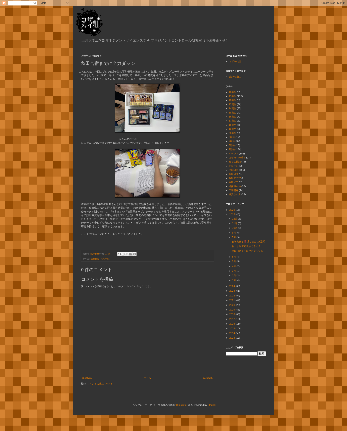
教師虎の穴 (235, 178)
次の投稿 (87, 378)
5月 (234, 261)
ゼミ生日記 (235, 161)
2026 (232, 209)
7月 (234, 237)
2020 (232, 305)
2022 (232, 295)
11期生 (232, 96)
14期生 (232, 108)
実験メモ (233, 182)
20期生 (232, 133)
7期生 (232, 141)
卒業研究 (233, 190)
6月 (234, 256)
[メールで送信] (119, 254)
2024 (232, 286)
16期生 (232, 116)
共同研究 (105, 258)
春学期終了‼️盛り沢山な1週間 (248, 241)
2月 (234, 275)
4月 (234, 266)
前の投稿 (208, 378)
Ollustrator (181, 405)
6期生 (232, 137)
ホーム (147, 378)
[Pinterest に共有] (135, 254)
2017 (232, 319)
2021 (232, 300)
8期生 (232, 145)
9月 (234, 232)
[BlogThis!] (123, 254)
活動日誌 (95, 258)
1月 (234, 280)
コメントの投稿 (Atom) (99, 383)
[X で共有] (127, 254)
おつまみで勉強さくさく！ (246, 246)
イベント (233, 153)
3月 (234, 271)
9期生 (232, 149)
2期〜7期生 (235, 76)
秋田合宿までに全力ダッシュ (247, 250)
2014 (232, 333)
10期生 (232, 92)
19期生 (232, 129)
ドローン (233, 165)
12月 (235, 218)
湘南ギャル (235, 186)
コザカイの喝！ (237, 157)
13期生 (232, 104)
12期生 (232, 100)
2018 (232, 314)
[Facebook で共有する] (131, 254)
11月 (235, 223)
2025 (232, 214)
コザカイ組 (235, 61)
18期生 (232, 125)
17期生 (232, 120)
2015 (232, 328)
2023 (232, 290)
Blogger (212, 405)
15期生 (232, 112)
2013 (232, 337)
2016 (232, 323)
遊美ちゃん (235, 194)
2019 (232, 309)
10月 (235, 228)
